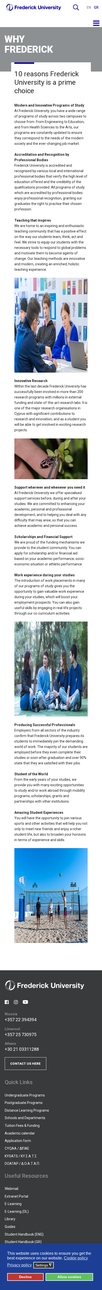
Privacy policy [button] (19, 1265)
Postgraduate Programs (24, 1103)
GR (96, 7)
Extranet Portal (16, 1196)
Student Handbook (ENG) (24, 1234)
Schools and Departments (25, 1118)
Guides (10, 1227)
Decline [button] (25, 1277)
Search (76, 7)
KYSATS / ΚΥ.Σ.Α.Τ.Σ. (21, 1156)
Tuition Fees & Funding (22, 1126)
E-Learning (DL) (17, 1211)
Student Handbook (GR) (23, 1242)
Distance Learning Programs (27, 1110)
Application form (18, 1141)
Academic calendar (20, 1133)
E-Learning (13, 1204)
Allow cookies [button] (69, 1277)
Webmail (11, 1189)
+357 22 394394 (20, 1019)
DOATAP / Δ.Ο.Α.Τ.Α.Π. (22, 1164)
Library (10, 1219)
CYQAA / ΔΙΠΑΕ (17, 1148)
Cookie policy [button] (76, 1258)
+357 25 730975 (20, 1034)
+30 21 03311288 (22, 1049)
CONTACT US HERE (25, 1063)
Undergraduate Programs (25, 1095)
